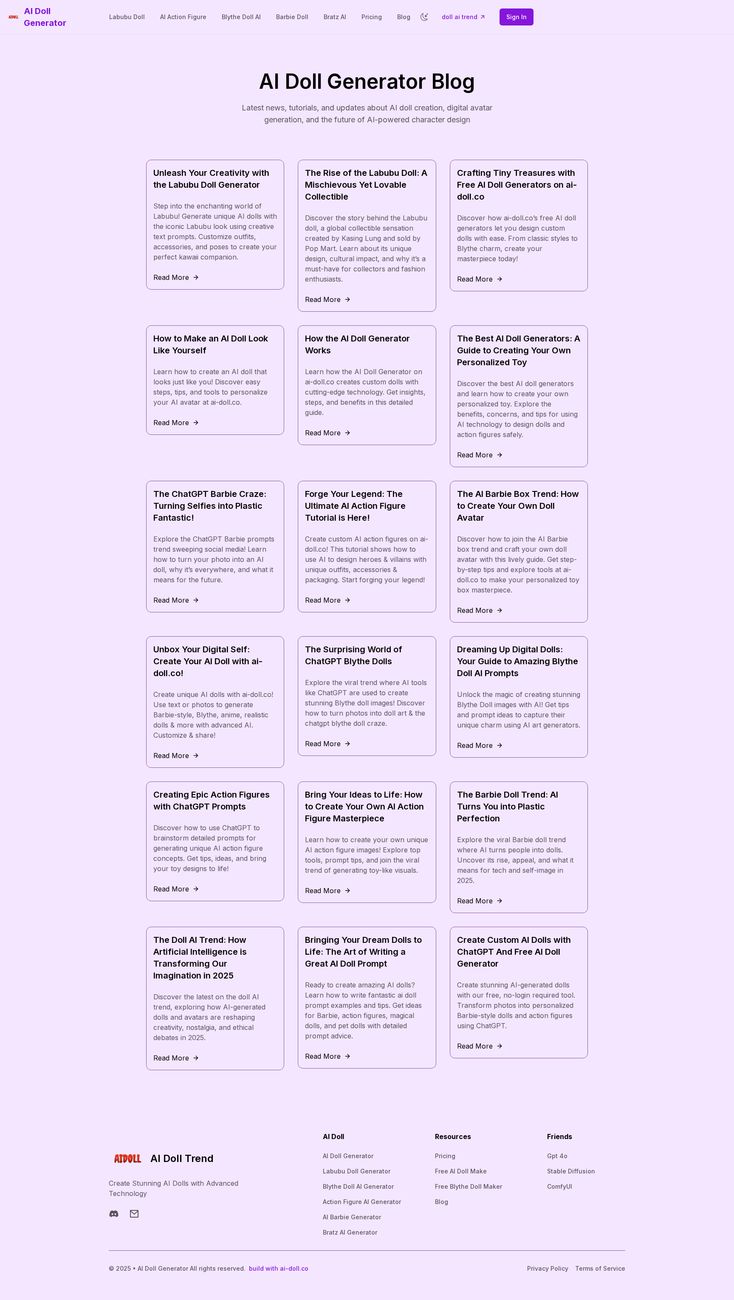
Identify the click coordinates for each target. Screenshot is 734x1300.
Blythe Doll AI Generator (358, 1186)
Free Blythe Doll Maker (468, 1186)
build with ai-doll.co (278, 1268)
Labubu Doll (127, 16)
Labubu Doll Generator (356, 1171)
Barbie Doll (292, 16)
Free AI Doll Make (461, 1171)
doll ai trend (459, 16)
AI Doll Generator (348, 1155)
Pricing (371, 16)
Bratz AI (335, 16)
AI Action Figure (183, 16)
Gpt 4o (557, 1155)
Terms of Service (600, 1268)
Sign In (516, 16)
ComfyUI (559, 1186)
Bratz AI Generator (350, 1232)
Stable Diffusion (571, 1171)
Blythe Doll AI (241, 16)
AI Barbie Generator (352, 1217)
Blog (403, 16)
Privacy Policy (547, 1268)
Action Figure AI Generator (362, 1201)
